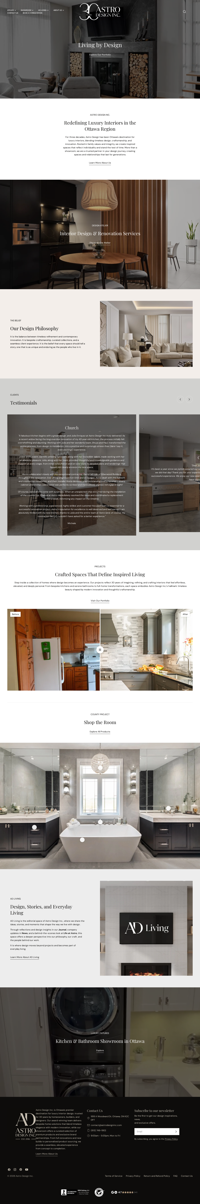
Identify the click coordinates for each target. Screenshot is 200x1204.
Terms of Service (113, 1176)
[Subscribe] (176, 1132)
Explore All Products (100, 731)
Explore (100, 1050)
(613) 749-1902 (98, 1130)
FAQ (175, 1176)
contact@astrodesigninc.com (106, 1125)
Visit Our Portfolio (100, 600)
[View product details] (66, 789)
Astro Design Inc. (24, 1176)
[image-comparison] (100, 650)
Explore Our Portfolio (100, 54)
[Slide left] (180, 399)
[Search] (184, 12)
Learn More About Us (100, 162)
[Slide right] (189, 399)
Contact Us (187, 1176)
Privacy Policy (171, 1139)
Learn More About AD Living (24, 957)
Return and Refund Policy (157, 1176)
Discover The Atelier (100, 242)
